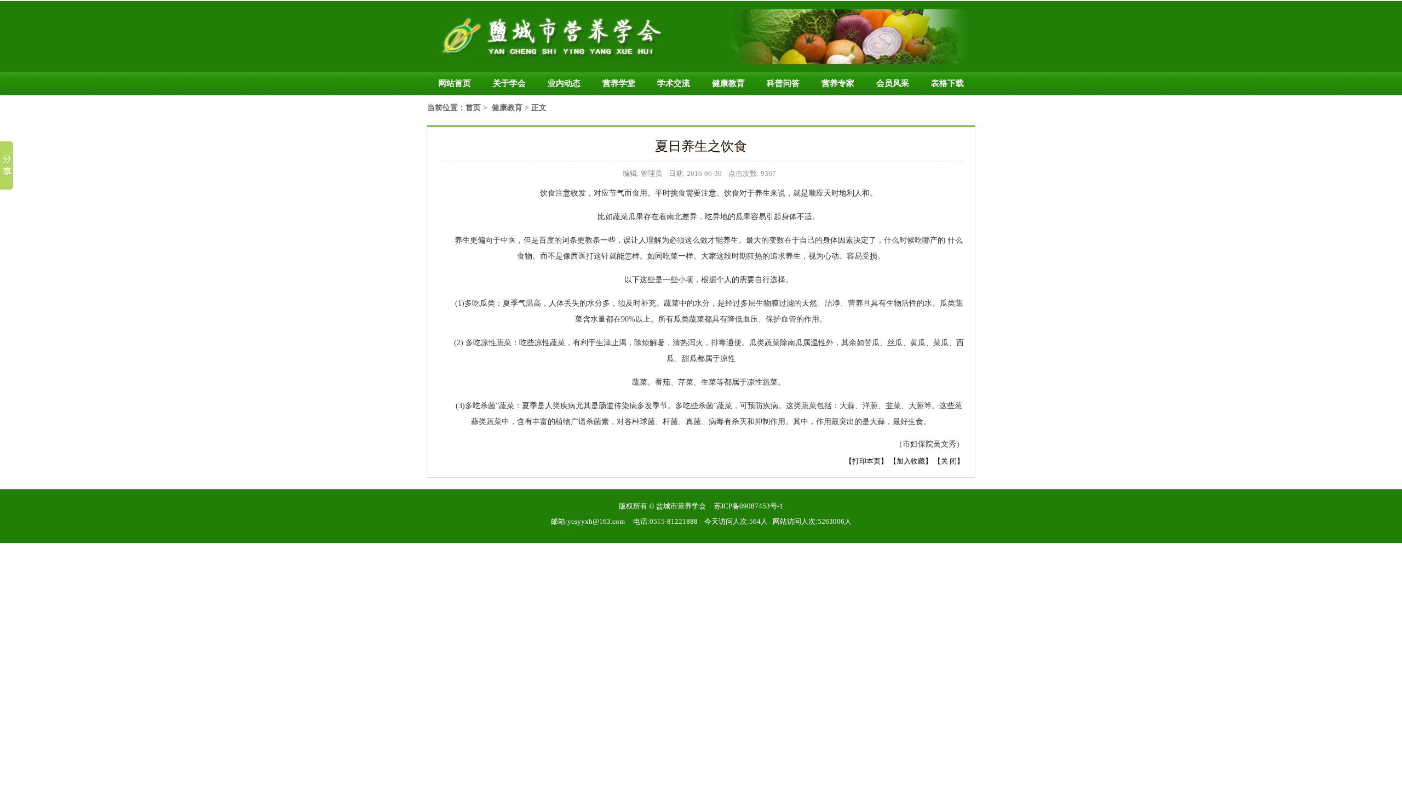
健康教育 (728, 83)
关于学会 (509, 83)
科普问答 (783, 83)
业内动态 (564, 83)
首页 (473, 108)
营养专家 (837, 83)
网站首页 (454, 83)
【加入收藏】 (910, 461)
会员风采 (892, 83)
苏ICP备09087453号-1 (748, 506)
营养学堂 (618, 83)
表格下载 (947, 83)
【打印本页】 (866, 461)
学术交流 (673, 83)
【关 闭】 (949, 461)
